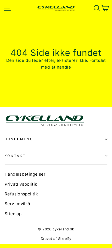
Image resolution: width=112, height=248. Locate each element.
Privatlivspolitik (21, 184)
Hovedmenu (19, 139)
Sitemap (13, 213)
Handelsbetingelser (25, 174)
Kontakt (15, 156)
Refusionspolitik (21, 194)
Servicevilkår (18, 203)
